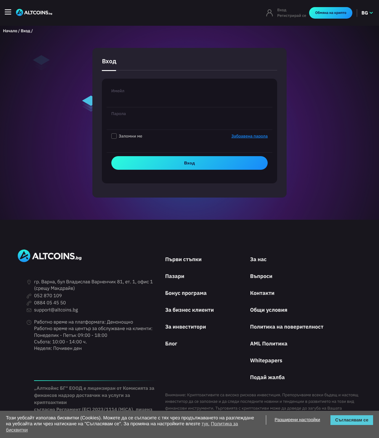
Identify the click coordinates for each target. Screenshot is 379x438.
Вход (281, 9)
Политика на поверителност (286, 326)
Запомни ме (193, 136)
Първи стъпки (183, 259)
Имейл (117, 90)
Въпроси (261, 276)
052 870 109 (48, 296)
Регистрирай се (291, 15)
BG (365, 13)
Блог (171, 343)
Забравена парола (249, 136)
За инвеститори (185, 326)
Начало (10, 30)
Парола (118, 113)
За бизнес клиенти (189, 309)
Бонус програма (186, 293)
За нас (258, 259)
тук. (206, 423)
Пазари (174, 276)
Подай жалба (267, 377)
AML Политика (268, 343)
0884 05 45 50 (50, 303)
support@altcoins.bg (56, 310)
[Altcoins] (34, 13)
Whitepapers (266, 360)
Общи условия (268, 309)
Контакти (262, 293)
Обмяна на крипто (330, 13)
